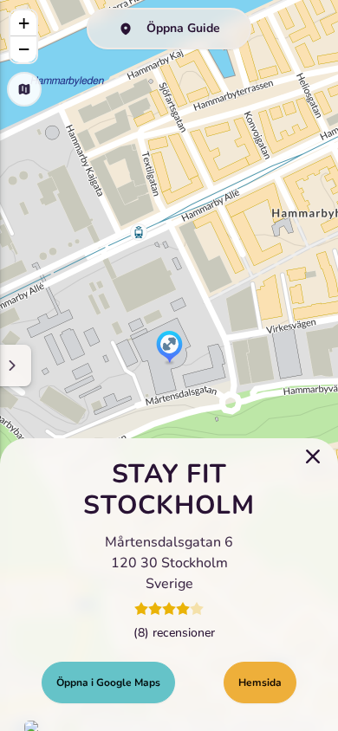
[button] (169, 348)
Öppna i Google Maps (108, 682)
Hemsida (260, 682)
